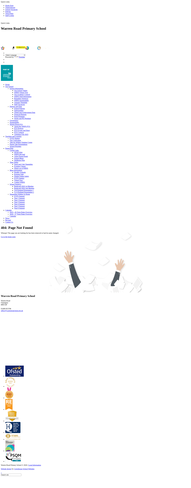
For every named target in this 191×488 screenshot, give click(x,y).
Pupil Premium (19, 116)
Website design (6, 469)
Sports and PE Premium (22, 118)
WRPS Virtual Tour (21, 93)
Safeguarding (18, 110)
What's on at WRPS (21, 168)
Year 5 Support (19, 206)
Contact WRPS (19, 182)
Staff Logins (9, 16)
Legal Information (34, 465)
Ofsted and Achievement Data (24, 112)
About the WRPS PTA (22, 126)
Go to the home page (8, 237)
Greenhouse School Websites (24, 469)
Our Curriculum (15, 140)
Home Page (9, 6)
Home (7, 85)
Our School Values (20, 91)
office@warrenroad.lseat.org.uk (12, 311)
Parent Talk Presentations (18, 144)
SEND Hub (18, 152)
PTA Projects (18, 128)
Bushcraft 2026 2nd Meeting (24, 188)
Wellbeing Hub (19, 160)
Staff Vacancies (19, 104)
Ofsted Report (10, 8)
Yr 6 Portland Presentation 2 (24, 192)
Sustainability (14, 122)
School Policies (19, 108)
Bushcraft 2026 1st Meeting (23, 186)
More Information (16, 170)
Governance (14, 120)
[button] (10, 23)
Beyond (8, 220)
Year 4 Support (19, 204)
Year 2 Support (19, 200)
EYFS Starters (15, 138)
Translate (22, 57)
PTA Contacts (19, 132)
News (7, 218)
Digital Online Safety (21, 176)
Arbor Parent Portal (21, 156)
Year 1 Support (19, 198)
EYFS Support (19, 196)
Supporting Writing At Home (20, 194)
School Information (16, 89)
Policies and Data (16, 106)
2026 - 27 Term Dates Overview (21, 214)
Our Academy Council (22, 94)
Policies (8, 12)
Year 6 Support (19, 208)
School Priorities (15, 146)
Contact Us (9, 222)
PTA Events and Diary (22, 130)
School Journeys (15, 184)
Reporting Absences (21, 98)
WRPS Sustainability (21, 100)
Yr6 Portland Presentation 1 (23, 190)
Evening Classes (20, 166)
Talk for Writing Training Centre (21, 142)
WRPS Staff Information (22, 96)
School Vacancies (11, 10)
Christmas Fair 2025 (21, 134)
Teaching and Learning (13, 136)
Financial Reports (20, 114)
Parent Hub (9, 148)
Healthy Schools (20, 172)
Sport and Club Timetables (23, 164)
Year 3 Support (19, 202)
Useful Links (14, 150)
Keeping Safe (19, 174)
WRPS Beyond (19, 154)
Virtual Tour (18, 180)
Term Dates (9, 14)
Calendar (8, 210)
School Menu (19, 158)
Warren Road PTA (16, 124)
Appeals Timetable (20, 102)
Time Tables (14, 162)
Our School (9, 87)
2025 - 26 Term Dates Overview (21, 212)
